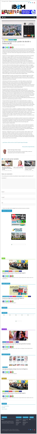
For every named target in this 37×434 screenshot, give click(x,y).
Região (20, 271)
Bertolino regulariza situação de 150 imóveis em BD (7, 168)
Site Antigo (3, 407)
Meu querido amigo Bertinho (28, 146)
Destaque (10, 271)
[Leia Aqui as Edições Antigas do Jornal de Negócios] (18, 356)
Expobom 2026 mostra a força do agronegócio (14, 273)
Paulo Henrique (11, 39)
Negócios (17, 271)
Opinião (6, 39)
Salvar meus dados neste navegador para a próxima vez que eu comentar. (16, 208)
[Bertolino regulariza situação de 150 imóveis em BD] (7, 161)
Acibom (17, 424)
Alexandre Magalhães (6, 296)
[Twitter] (5, 47)
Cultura (11, 296)
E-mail (3, 197)
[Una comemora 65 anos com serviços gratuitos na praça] (18, 331)
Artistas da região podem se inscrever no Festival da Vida (21, 1)
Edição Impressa (19, 296)
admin (11, 274)
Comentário (4, 178)
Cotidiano (6, 271)
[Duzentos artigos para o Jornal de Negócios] (18, 285)
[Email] (13, 47)
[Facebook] (3, 47)
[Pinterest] (11, 47)
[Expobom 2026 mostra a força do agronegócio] (18, 260)
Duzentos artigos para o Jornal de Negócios (13, 298)
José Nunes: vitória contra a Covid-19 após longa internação (14, 142)
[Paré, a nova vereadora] (18, 161)
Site (2, 202)
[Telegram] (9, 47)
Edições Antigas (5, 367)
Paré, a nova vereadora (18, 167)
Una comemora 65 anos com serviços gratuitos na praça (16, 343)
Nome (3, 191)
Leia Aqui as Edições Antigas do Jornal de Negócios (15, 369)
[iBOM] (3, 419)
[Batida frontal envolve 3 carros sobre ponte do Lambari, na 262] (29, 161)
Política (15, 39)
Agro (3, 271)
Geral (3, 39)
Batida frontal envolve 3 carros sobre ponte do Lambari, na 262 (30, 168)
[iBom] (3, 17)
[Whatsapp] (7, 47)
